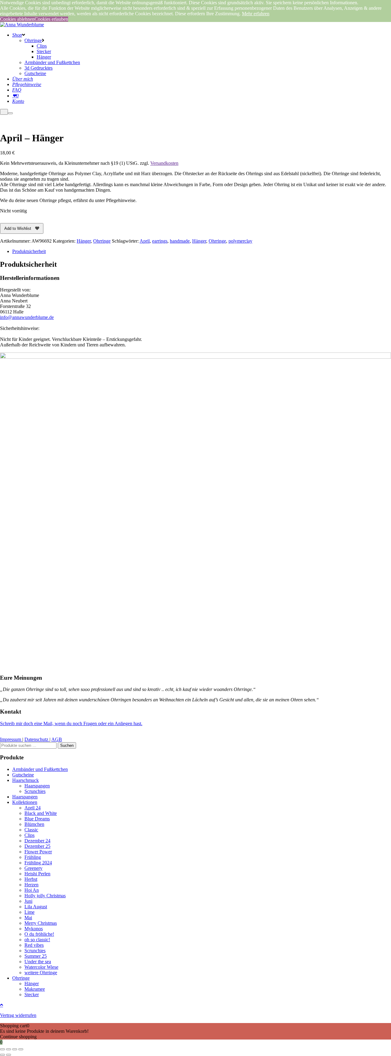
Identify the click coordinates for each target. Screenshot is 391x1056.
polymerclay (240, 241)
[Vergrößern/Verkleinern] (2, 1049)
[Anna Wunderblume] (22, 24)
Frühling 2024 (38, 862)
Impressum (11, 739)
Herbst (30, 879)
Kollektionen (24, 802)
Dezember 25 (37, 846)
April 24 (32, 807)
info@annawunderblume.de (27, 317)
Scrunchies (35, 791)
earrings (159, 241)
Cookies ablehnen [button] (17, 19)
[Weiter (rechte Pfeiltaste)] (8, 1055)
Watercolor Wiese (41, 967)
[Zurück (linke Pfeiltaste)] (2, 1055)
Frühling (32, 857)
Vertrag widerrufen (18, 1015)
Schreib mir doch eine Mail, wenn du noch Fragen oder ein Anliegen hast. (71, 723)
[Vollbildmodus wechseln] (8, 1049)
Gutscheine (23, 774)
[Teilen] (14, 1049)
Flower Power (38, 851)
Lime (29, 912)
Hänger (84, 241)
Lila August (35, 906)
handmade (180, 241)
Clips (29, 835)
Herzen (31, 884)
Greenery (33, 868)
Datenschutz (36, 739)
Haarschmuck (25, 780)
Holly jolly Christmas (45, 895)
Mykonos (33, 928)
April (145, 241)
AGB (56, 739)
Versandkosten (164, 163)
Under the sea (37, 961)
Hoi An (31, 890)
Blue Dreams (37, 818)
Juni (28, 901)
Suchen (67, 745)
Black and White (40, 813)
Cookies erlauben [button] (51, 19)
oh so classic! (37, 939)
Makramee (34, 989)
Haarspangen (37, 785)
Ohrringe (102, 241)
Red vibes (34, 945)
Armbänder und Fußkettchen (40, 769)
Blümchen (34, 824)
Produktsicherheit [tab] (29, 251)
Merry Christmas (40, 923)
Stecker (31, 994)
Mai (28, 917)
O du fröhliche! (39, 934)
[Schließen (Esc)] (20, 1049)
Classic (31, 829)
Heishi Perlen (37, 873)
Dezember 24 (37, 840)
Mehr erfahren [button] (255, 13)
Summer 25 (35, 956)
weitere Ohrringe (40, 972)
